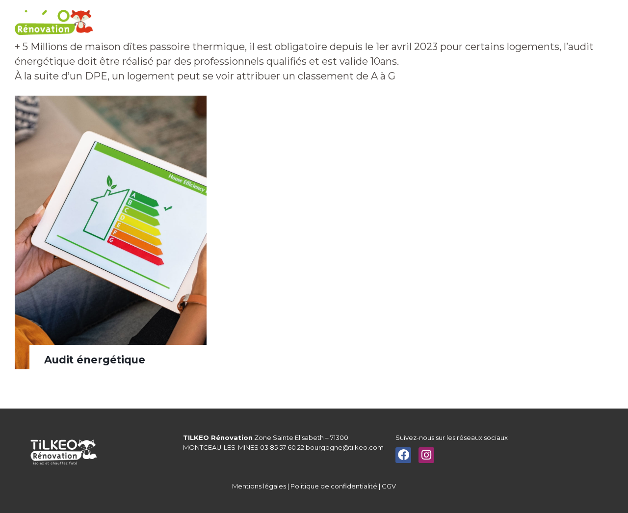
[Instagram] (426, 455)
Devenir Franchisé (467, 24)
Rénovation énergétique (146, 24)
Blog (513, 24)
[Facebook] (403, 455)
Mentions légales (259, 486)
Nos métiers (219, 24)
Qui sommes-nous (284, 24)
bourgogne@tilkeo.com (345, 447)
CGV (389, 486)
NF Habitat (412, 24)
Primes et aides (353, 24)
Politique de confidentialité (333, 486)
